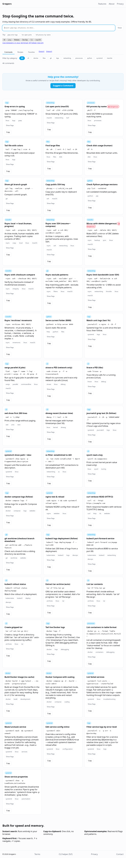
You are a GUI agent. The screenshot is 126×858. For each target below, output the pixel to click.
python (89, 58)
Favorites (31, 52)
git (51, 58)
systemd (99, 58)
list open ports (27, 35)
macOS (38, 40)
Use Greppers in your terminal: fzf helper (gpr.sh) (22, 43)
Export (41, 51)
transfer (109, 58)
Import (49, 51)
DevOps (25, 40)
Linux (10, 40)
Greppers (7, 3)
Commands (8, 52)
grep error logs (13, 35)
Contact (120, 854)
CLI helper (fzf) (65, 854)
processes (79, 58)
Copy (8, 132)
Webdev (17, 40)
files (44, 58)
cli (28, 58)
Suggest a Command (63, 85)
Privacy (120, 3)
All (4, 40)
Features (102, 3)
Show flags (10, 125)
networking (67, 58)
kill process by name (43, 35)
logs (57, 58)
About (111, 3)
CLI (32, 40)
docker (35, 58)
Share (120, 28)
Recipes (20, 52)
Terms (37, 854)
